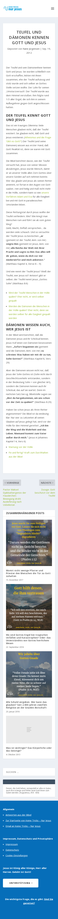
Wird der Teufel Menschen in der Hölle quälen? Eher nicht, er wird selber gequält (29, 296)
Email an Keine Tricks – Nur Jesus (23, 826)
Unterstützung (19, 883)
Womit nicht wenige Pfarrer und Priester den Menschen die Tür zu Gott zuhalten (28, 573)
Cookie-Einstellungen (17, 855)
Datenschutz (12, 849)
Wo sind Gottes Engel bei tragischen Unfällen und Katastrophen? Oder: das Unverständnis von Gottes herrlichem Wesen (28, 639)
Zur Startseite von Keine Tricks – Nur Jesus (28, 820)
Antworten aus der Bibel (18, 814)
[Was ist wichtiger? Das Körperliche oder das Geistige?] (29, 729)
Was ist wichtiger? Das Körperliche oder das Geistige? (29, 749)
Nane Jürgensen (31, 48)
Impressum (12, 844)
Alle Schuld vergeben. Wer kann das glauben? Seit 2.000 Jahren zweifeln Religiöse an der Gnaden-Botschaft (26, 705)
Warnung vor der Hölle (21, 446)
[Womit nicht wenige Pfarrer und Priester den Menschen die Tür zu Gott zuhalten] (29, 543)
